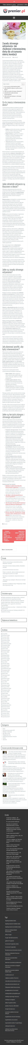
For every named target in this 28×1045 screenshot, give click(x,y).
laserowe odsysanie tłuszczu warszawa (12, 954)
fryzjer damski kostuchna (11, 937)
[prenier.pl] (14, 11)
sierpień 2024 (6, 647)
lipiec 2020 (5, 693)
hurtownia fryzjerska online (12, 944)
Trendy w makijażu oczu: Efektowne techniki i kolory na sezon (13, 887)
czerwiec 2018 (6, 708)
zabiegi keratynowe (10, 1026)
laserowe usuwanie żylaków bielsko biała (12, 971)
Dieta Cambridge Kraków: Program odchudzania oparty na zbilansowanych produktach (14, 785)
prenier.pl (16, 57)
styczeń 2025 (6, 638)
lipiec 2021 (5, 673)
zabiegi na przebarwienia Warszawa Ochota (11, 1029)
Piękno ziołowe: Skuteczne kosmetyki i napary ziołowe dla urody (13, 862)
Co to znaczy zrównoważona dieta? (12, 86)
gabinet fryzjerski (9, 940)
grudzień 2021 (6, 665)
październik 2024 (7, 643)
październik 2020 (7, 688)
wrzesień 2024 (6, 645)
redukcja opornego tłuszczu (12, 996)
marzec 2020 (6, 700)
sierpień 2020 (6, 691)
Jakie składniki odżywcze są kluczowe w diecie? (13, 89)
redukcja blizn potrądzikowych (12, 993)
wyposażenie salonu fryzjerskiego (13, 1022)
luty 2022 (5, 662)
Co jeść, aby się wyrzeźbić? (12, 833)
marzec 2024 (6, 652)
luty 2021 (5, 682)
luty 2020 (5, 701)
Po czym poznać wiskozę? (12, 821)
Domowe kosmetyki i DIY (9, 730)
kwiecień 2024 (6, 650)
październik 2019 (7, 705)
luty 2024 (5, 653)
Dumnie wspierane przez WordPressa (14, 1040)
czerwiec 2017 (6, 716)
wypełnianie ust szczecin (11, 1019)
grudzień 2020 (6, 685)
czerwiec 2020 (6, 695)
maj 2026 (5, 633)
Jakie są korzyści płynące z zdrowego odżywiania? (12, 97)
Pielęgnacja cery (7, 735)
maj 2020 (5, 696)
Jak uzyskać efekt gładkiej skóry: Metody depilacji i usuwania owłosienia (14, 873)
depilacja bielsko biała (10, 920)
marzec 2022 (6, 660)
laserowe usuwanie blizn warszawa (11, 958)
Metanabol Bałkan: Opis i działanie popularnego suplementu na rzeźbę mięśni (14, 763)
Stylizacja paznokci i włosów (10, 736)
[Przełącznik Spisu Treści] (22, 84)
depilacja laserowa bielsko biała (13, 927)
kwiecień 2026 (6, 635)
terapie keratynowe (10, 1009)
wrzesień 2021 (6, 670)
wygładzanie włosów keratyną (12, 1016)
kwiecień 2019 (6, 706)
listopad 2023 (6, 655)
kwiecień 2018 (6, 711)
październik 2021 (7, 668)
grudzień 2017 (6, 715)
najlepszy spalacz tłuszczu (11, 978)
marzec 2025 (6, 637)
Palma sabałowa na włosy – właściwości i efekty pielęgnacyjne (15, 5)
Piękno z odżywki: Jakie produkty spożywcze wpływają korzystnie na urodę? (14, 898)
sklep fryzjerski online (10, 1002)
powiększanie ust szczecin (11, 990)
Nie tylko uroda (6, 733)
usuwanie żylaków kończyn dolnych (12, 1012)
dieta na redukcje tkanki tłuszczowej (11, 930)
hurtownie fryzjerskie (10, 947)
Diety (4, 728)
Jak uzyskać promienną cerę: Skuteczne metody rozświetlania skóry (14, 878)
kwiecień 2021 (6, 678)
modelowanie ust (9, 975)
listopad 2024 (6, 642)
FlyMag (12, 1042)
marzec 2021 (6, 680)
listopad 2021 (6, 667)
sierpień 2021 (6, 672)
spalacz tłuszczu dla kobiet (12, 1005)
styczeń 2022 (6, 663)
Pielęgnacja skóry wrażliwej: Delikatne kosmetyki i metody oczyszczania (13, 829)
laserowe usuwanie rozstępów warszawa (12, 966)
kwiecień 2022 (6, 658)
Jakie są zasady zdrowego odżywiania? (13, 91)
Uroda (4, 738)
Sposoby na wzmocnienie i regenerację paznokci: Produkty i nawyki (14, 893)
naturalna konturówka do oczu (12, 981)
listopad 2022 (6, 657)
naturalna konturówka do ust (12, 984)
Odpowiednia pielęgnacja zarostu (14, 906)
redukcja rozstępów (10, 999)
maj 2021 (5, 677)
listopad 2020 (6, 686)
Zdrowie (5, 524)
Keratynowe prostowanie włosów (13, 950)
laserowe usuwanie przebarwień (13, 962)
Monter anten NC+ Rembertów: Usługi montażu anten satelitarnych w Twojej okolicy (15, 514)
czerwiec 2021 (6, 675)
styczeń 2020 (6, 703)
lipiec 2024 (5, 648)
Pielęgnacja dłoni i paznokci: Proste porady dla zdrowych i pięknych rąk (13, 867)
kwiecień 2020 (6, 698)
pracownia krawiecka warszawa (10, 569)
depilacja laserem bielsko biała (12, 923)
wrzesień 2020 (6, 690)
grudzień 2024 (6, 640)
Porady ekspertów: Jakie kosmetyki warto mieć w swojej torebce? (8, 536)
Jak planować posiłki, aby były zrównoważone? (11, 93)
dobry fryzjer (8, 934)
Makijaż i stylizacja (7, 731)
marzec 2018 (6, 713)
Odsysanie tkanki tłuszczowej (12, 987)
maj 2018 (5, 710)
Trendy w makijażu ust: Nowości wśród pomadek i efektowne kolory (14, 841)
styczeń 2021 (6, 683)
